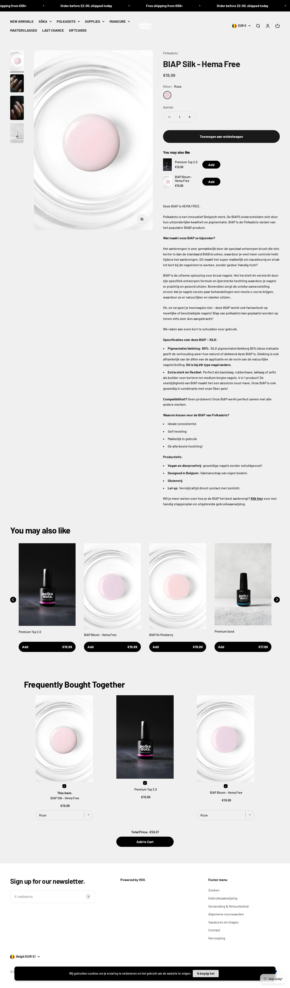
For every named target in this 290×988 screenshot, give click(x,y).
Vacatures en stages (223, 922)
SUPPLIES (92, 21)
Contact (214, 930)
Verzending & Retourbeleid (228, 906)
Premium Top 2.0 (186, 162)
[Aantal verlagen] (169, 117)
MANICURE (118, 21)
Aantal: (168, 107)
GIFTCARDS (78, 30)
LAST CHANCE (53, 30)
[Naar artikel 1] (17, 61)
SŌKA (43, 21)
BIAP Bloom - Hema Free (183, 179)
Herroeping (216, 938)
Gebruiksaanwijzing (222, 898)
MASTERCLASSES (23, 30)
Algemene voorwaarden (226, 914)
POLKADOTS (66, 21)
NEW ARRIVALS (22, 21)
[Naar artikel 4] (17, 133)
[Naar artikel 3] (17, 108)
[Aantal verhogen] (189, 117)
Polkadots (170, 53)
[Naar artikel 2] (17, 84)
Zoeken (214, 890)
